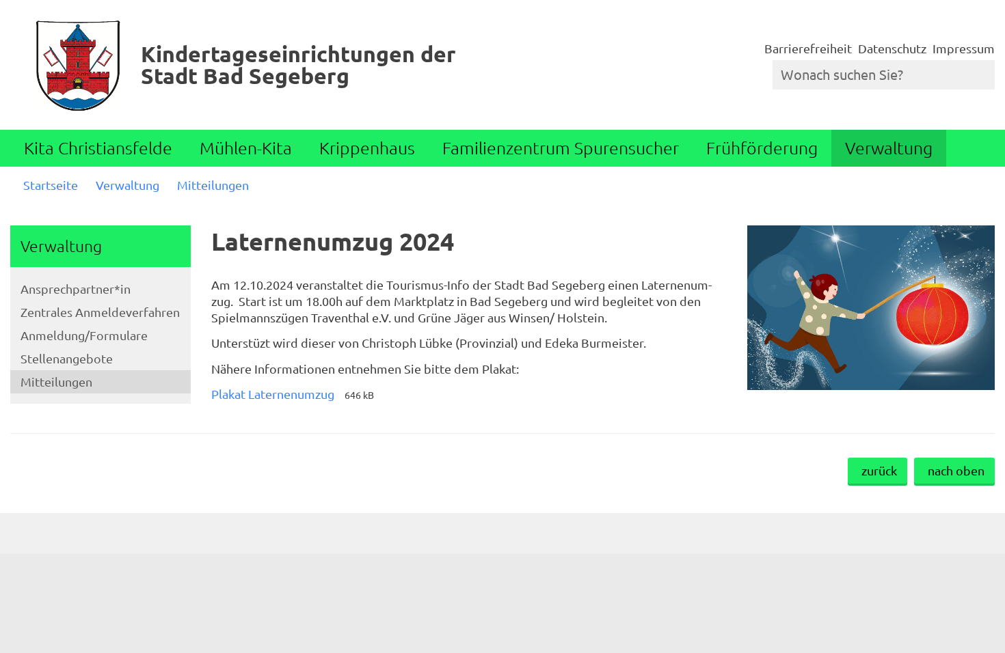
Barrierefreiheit (808, 48)
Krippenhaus (367, 147)
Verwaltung (889, 147)
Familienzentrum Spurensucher (560, 147)
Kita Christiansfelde (98, 147)
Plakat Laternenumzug (272, 394)
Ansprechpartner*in (76, 288)
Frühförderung (762, 147)
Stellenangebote (67, 358)
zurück (879, 470)
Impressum (964, 48)
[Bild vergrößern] (871, 307)
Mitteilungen (213, 185)
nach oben (956, 470)
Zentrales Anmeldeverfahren (100, 312)
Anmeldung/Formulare (84, 335)
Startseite (50, 185)
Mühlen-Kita (246, 147)
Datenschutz (892, 48)
